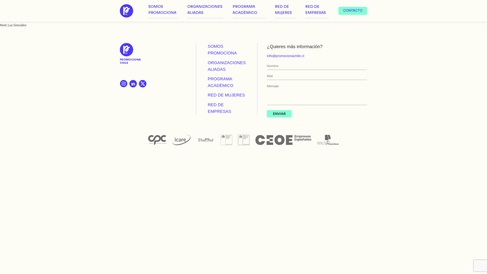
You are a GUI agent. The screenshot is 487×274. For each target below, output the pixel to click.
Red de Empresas (315, 10)
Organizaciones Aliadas (204, 10)
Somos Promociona (162, 10)
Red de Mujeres (283, 10)
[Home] (126, 11)
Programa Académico (245, 10)
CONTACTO (352, 10)
